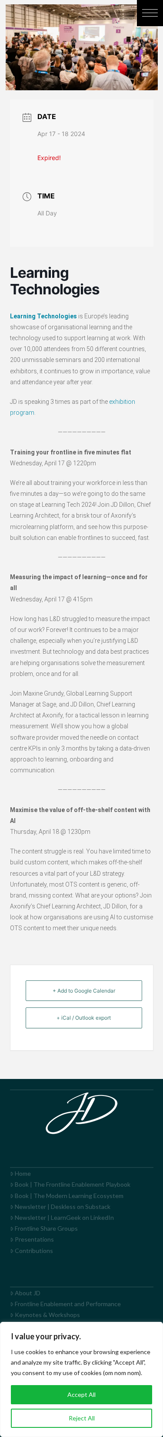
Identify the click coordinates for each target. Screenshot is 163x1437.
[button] (150, 13)
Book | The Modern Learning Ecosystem (69, 1195)
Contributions (34, 1250)
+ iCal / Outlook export (84, 1017)
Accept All (81, 1394)
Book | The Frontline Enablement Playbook (72, 1184)
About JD (27, 1293)
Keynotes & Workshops (47, 1314)
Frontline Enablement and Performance (68, 1303)
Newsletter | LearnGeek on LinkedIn (64, 1217)
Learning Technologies (43, 316)
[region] (81, 1379)
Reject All (82, 1418)
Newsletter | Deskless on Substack (62, 1206)
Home (23, 1173)
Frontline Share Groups (46, 1228)
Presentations (34, 1239)
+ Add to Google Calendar (84, 990)
